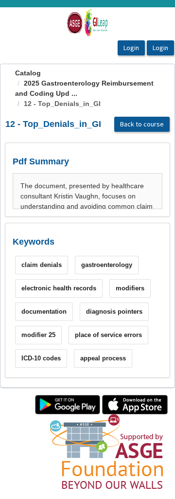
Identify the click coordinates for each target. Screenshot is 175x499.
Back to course (142, 124)
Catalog (28, 73)
